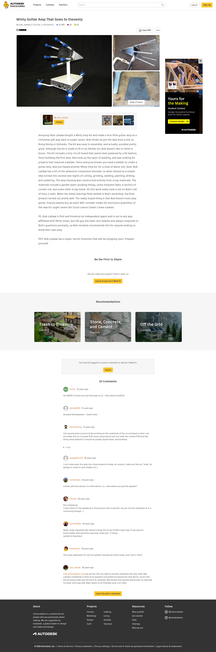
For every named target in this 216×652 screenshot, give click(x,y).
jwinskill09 (75, 408)
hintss (72, 389)
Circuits (36, 25)
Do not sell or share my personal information (133, 646)
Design (90, 619)
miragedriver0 (76, 458)
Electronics (48, 25)
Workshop (91, 615)
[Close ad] (200, 61)
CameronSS (75, 548)
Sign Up (207, 5)
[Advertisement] (184, 96)
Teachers (63, 4)
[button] (157, 30)
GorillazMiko (75, 524)
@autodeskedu (175, 617)
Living (107, 615)
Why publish (138, 611)
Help (134, 619)
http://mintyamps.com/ (74, 573)
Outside (107, 619)
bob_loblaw (24, 25)
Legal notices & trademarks (169, 646)
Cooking (107, 611)
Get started (137, 615)
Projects (37, 4)
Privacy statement (83, 646)
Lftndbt (73, 499)
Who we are (137, 627)
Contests (50, 4)
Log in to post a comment (108, 593)
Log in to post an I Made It (108, 281)
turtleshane (75, 480)
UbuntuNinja (76, 427)
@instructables (175, 611)
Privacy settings (102, 646)
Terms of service (65, 646)
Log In (194, 5)
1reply (68, 447)
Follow (59, 122)
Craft (89, 623)
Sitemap (136, 623)
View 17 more (136, 102)
